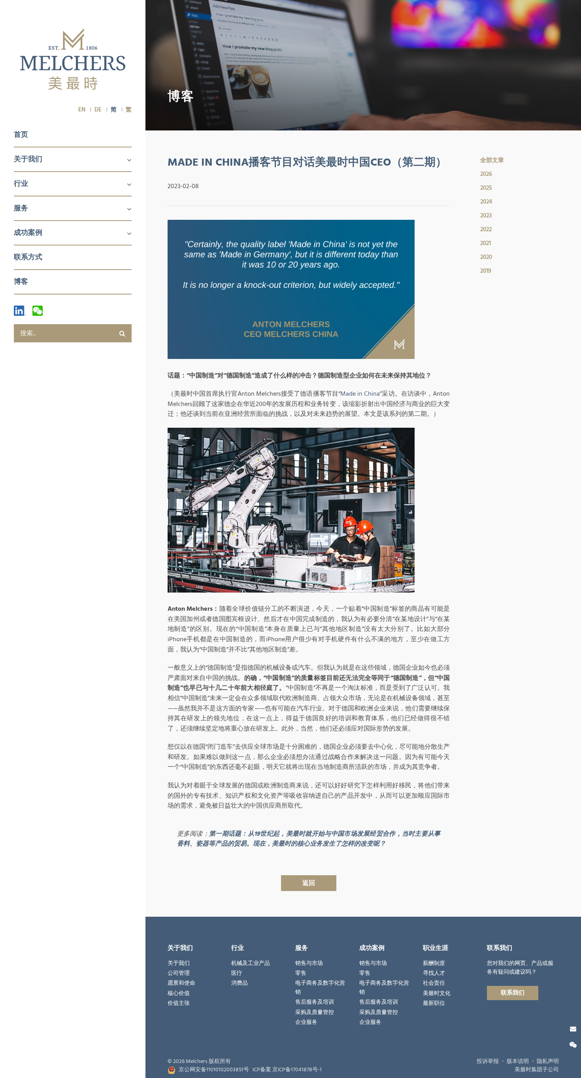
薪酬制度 (434, 963)
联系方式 (28, 257)
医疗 (236, 973)
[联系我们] (573, 1029)
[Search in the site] (122, 333)
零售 (300, 973)
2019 (485, 271)
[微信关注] (573, 1045)
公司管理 (179, 973)
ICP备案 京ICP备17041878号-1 (287, 1070)
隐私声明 (548, 1061)
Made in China (360, 393)
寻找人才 (434, 973)
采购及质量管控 (314, 1012)
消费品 (239, 983)
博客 (21, 282)
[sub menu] (124, 160)
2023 (486, 215)
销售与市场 (309, 963)
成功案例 (28, 233)
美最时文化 (437, 993)
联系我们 (512, 993)
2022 (486, 229)
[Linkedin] (20, 311)
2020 (486, 257)
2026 (486, 174)
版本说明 (518, 1061)
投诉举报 (488, 1061)
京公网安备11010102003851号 (214, 1070)
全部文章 (492, 160)
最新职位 (434, 1003)
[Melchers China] (73, 60)
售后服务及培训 (314, 1002)
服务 (21, 208)
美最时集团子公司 (537, 1070)
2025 (486, 188)
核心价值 (179, 993)
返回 (308, 883)
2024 (486, 202)
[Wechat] (37, 311)
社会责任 (434, 983)
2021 (485, 243)
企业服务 (306, 1022)
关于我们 (28, 159)
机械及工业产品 (250, 963)
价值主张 (179, 1003)
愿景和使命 (181, 983)
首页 (21, 135)
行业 (21, 184)
